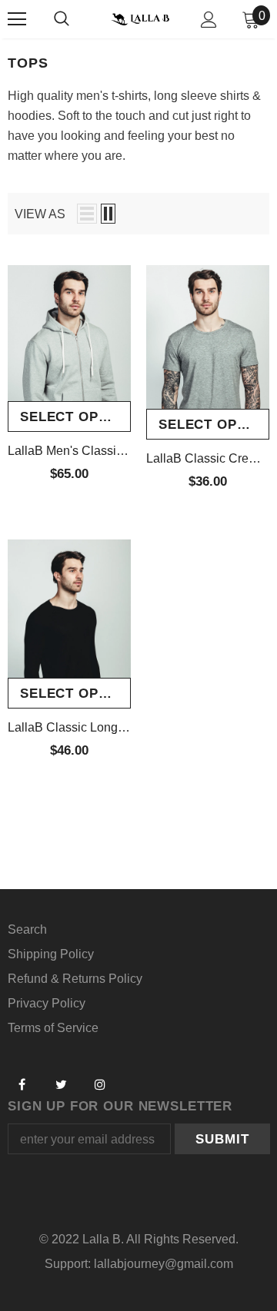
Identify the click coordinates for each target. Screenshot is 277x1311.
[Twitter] (61, 1084)
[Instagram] (100, 1084)
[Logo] (140, 18)
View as (40, 214)
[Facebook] (21, 1084)
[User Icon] (209, 20)
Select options (75, 417)
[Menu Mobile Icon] (17, 19)
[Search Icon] (61, 19)
